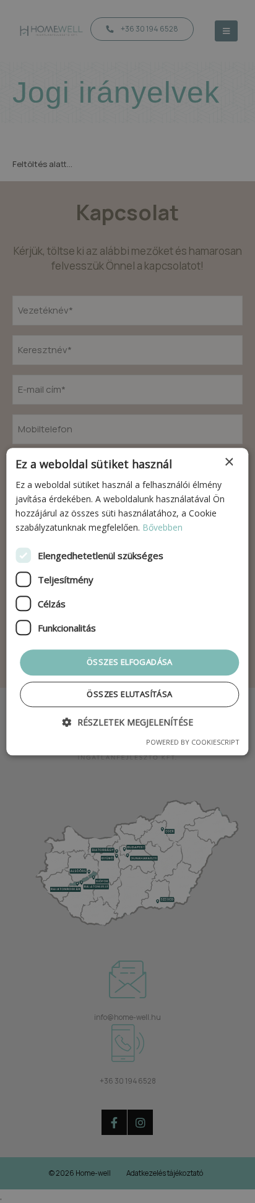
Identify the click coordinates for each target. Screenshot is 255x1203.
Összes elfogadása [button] (130, 662)
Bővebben (162, 527)
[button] (128, 722)
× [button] (228, 462)
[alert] (127, 601)
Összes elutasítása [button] (129, 694)
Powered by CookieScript (193, 742)
